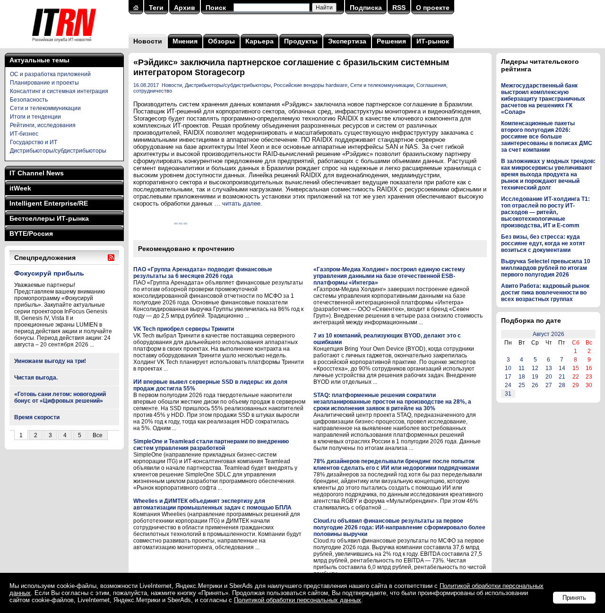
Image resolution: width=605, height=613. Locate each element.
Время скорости (37, 417)
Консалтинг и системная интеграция (59, 91)
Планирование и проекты (44, 82)
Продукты (301, 41)
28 (562, 385)
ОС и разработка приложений (50, 74)
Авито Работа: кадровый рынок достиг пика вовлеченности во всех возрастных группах (545, 292)
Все (98, 435)
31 (508, 393)
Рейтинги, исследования (43, 125)
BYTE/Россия (31, 233)
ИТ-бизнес (24, 133)
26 (535, 385)
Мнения (185, 41)
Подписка (366, 7)
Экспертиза (347, 41)
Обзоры (221, 41)
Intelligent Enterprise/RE (48, 203)
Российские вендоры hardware (310, 85)
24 (508, 385)
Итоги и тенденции (35, 116)
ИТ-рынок (432, 41)
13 (548, 368)
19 (535, 376)
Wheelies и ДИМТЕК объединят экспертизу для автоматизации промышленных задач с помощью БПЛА (212, 504)
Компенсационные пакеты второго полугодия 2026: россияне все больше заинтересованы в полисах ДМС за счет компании (546, 136)
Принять (574, 597)
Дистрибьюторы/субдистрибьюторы (58, 150)
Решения (391, 41)
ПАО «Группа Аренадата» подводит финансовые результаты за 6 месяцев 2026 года (202, 272)
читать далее (241, 203)
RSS (399, 7)
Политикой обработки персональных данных (297, 600)
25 (522, 385)
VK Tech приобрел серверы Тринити (183, 329)
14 (562, 368)
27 (548, 385)
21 (562, 376)
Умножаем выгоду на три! (50, 361)
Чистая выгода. (36, 377)
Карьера (259, 41)
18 (522, 376)
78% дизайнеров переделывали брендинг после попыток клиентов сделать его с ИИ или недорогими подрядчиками (396, 464)
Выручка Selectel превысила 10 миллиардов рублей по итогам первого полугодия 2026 (545, 268)
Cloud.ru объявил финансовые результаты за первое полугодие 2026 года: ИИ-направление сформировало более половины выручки (399, 527)
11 (522, 368)
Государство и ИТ (33, 142)
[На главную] (64, 45)
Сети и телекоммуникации (45, 108)
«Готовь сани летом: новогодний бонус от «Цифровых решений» (60, 397)
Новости (147, 41)
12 (535, 368)
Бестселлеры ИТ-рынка (49, 218)
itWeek (20, 188)
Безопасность (29, 99)
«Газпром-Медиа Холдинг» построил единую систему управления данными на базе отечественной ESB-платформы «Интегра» (389, 276)
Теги (156, 7)
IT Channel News (36, 173)
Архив (184, 7)
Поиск (216, 7)
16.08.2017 (146, 85)
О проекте (432, 7)
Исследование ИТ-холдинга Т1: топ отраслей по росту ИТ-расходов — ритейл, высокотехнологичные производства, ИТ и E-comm (545, 212)
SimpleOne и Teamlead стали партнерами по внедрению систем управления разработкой (211, 444)
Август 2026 (548, 334)
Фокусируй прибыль (49, 273)
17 (508, 376)
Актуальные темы (39, 60)
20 (548, 376)
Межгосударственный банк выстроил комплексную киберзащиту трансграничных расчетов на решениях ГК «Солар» (543, 98)
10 (508, 368)
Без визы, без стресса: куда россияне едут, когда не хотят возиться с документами (543, 243)
